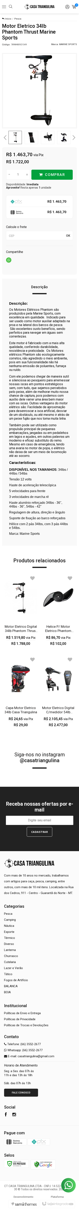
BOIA (7, 992)
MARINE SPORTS (68, 44)
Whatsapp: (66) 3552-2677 (25, 1050)
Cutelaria (10, 962)
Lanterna (10, 950)
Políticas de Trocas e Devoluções (26, 1025)
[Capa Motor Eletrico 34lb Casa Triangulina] (20, 691)
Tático (8, 974)
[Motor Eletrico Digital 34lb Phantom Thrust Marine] (20, 610)
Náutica (9, 926)
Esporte (9, 932)
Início (8, 19)
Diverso (9, 944)
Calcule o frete (16, 227)
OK (68, 235)
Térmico (9, 938)
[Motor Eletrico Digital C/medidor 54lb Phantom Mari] (58, 691)
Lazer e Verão (13, 968)
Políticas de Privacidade (19, 1019)
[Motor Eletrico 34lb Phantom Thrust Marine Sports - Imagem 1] (15, 137)
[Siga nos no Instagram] (14, 1115)
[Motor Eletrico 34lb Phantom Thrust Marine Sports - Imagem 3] (47, 137)
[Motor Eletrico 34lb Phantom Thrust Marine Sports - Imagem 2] (31, 137)
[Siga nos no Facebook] (5, 1115)
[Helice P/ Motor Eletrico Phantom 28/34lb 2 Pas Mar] (58, 610)
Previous (5, 137)
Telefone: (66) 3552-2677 (23, 1044)
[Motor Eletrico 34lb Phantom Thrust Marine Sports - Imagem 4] (63, 137)
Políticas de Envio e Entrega (22, 1013)
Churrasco (11, 956)
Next (74, 136)
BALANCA (11, 986)
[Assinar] (39, 832)
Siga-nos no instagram (39, 757)
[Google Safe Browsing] (43, 1164)
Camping (10, 920)
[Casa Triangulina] (39, 7)
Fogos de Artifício (16, 980)
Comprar (55, 174)
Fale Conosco (21, 1092)
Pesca (17, 19)
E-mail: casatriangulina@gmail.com (30, 1056)
